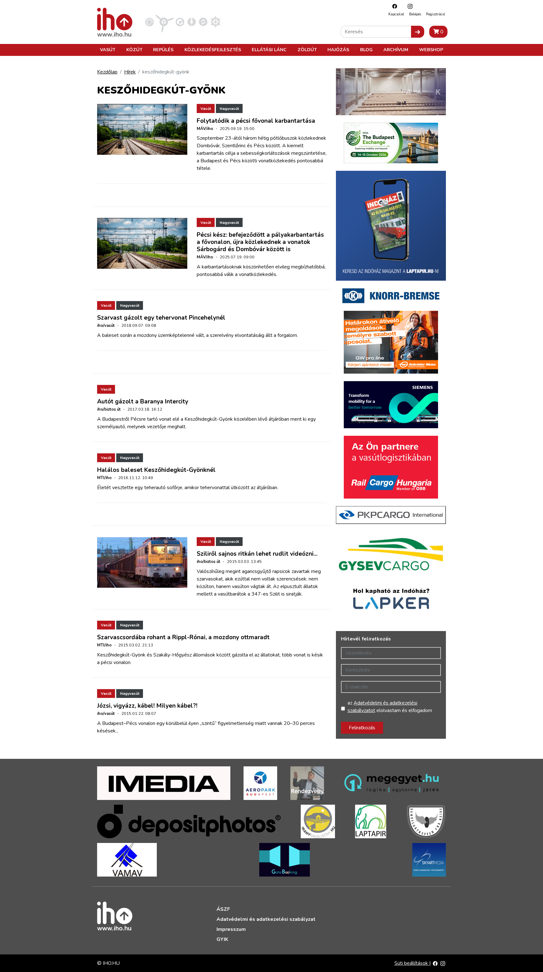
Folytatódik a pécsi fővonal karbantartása (256, 121)
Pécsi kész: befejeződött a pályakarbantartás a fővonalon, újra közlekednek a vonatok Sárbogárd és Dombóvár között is (260, 242)
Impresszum (231, 929)
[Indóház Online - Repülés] (164, 21)
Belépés (415, 14)
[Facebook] (393, 6)
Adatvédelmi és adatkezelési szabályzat (266, 919)
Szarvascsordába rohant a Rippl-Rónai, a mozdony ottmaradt (183, 637)
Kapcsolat (396, 14)
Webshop (431, 49)
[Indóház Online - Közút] (180, 21)
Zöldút (307, 49)
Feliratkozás (362, 727)
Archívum (395, 49)
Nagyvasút (229, 108)
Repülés (163, 49)
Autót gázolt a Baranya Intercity (142, 401)
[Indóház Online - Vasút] (149, 21)
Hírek (130, 71)
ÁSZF (223, 909)
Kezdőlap (107, 71)
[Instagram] (408, 6)
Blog (366, 49)
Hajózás (338, 49)
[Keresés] (417, 32)
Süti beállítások (411, 963)
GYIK (222, 939)
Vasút (107, 49)
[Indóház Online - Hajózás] (215, 21)
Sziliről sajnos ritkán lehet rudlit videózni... (257, 554)
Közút (134, 49)
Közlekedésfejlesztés (212, 49)
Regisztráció (435, 14)
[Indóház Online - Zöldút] (203, 21)
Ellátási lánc (269, 49)
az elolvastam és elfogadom (390, 706)
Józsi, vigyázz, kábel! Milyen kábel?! (147, 706)
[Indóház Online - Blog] (191, 21)
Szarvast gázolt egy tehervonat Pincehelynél (161, 318)
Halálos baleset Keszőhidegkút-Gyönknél (156, 470)
